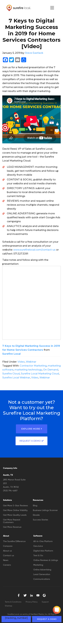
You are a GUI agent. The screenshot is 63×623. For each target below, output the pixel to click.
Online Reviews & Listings (45, 560)
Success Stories (40, 520)
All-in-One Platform (43, 541)
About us (7, 551)
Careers (7, 565)
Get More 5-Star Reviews (15, 506)
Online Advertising (42, 570)
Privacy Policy (31, 602)
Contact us (8, 556)
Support (45, 602)
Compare (7, 546)
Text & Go (38, 556)
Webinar (31, 361)
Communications (41, 579)
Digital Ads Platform (43, 551)
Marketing (38, 565)
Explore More (30, 428)
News (5, 560)
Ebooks (36, 515)
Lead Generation (41, 574)
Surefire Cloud (11, 373)
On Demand (50, 369)
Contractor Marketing (33, 365)
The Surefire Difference (14, 541)
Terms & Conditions (13, 602)
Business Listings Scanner (45, 510)
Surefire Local (11, 353)
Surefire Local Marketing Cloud (40, 373)
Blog (35, 506)
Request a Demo (47, 619)
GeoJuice (38, 546)
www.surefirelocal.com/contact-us (34, 249)
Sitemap (8, 606)
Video (21, 361)
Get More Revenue (12, 527)
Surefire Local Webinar (16, 377)
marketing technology (28, 369)
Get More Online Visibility (15, 510)
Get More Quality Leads (14, 515)
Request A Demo (30, 440)
